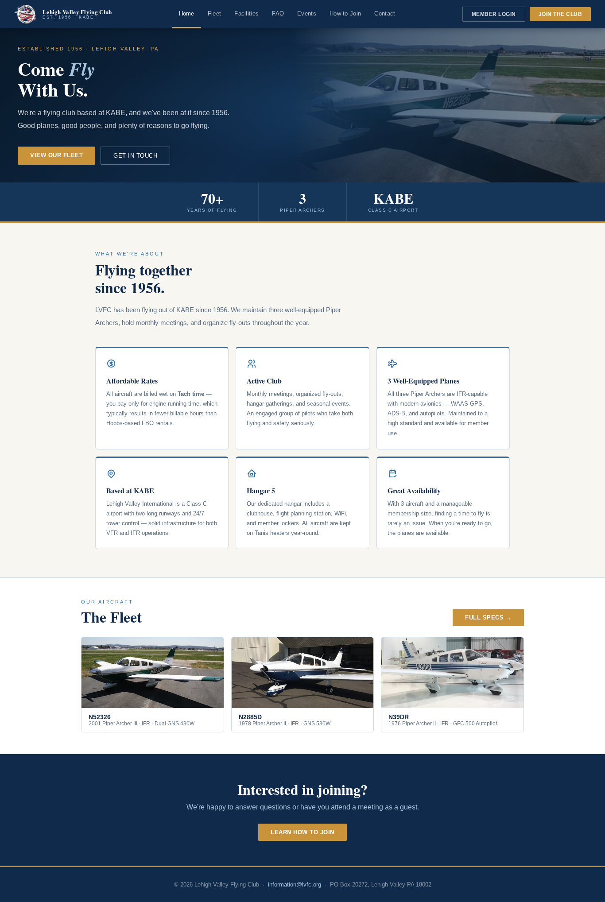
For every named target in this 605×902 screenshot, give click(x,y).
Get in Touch (135, 155)
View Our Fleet (56, 155)
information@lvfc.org (294, 884)
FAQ (278, 13)
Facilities (246, 13)
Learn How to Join (302, 832)
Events (306, 13)
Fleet (214, 13)
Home (186, 13)
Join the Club (560, 14)
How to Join (345, 13)
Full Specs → (488, 617)
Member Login (494, 14)
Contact (384, 13)
